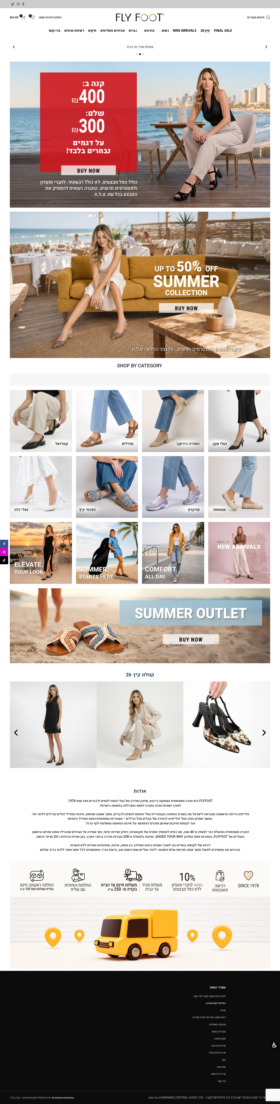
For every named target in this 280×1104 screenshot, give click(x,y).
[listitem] (140, 47)
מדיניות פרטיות (219, 1045)
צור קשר (222, 1081)
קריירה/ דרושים (218, 1073)
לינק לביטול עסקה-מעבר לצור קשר (209, 996)
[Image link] (140, 914)
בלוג (224, 1059)
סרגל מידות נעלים (217, 1052)
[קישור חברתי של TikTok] (12, 4)
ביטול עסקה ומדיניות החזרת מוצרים (209, 1017)
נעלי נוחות (153, 1097)
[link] (23, 4)
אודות (223, 1010)
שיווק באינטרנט (29, 1097)
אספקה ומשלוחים (217, 1024)
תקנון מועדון (220, 1038)
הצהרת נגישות (219, 1031)
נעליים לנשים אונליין (216, 1003)
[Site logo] (140, 17)
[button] (258, 17)
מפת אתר (221, 1066)
